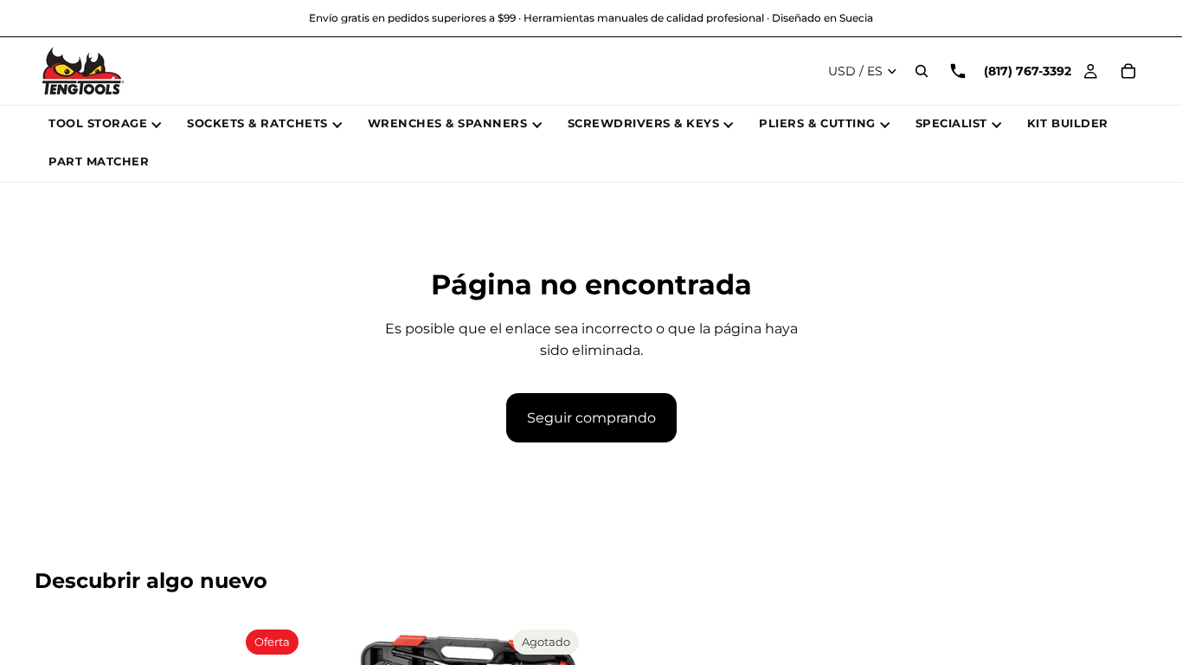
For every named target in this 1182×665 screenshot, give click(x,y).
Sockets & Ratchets (257, 123)
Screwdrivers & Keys (644, 123)
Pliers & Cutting (817, 123)
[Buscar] (922, 71)
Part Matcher (98, 161)
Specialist (951, 123)
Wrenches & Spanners (448, 123)
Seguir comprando (591, 418)
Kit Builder (1067, 123)
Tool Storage (97, 123)
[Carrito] (1128, 71)
